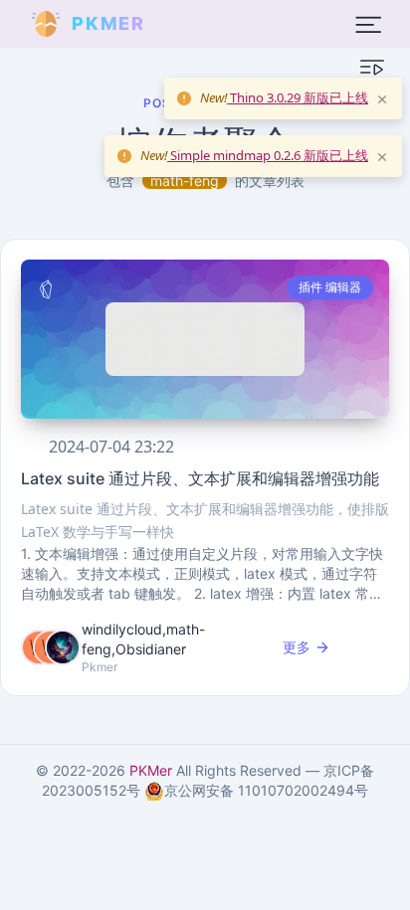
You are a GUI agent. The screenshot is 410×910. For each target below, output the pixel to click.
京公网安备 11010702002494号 (266, 790)
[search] (193, 24)
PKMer (150, 770)
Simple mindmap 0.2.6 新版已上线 (267, 155)
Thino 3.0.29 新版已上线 (297, 97)
